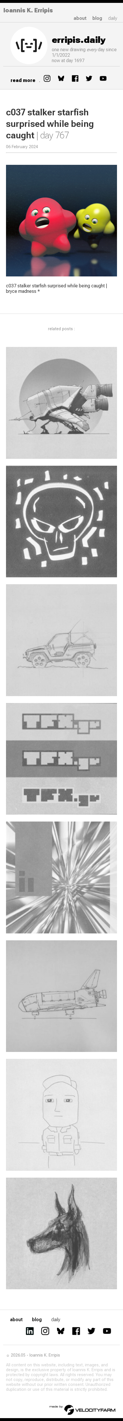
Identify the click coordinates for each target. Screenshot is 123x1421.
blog (97, 18)
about (80, 18)
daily (112, 18)
